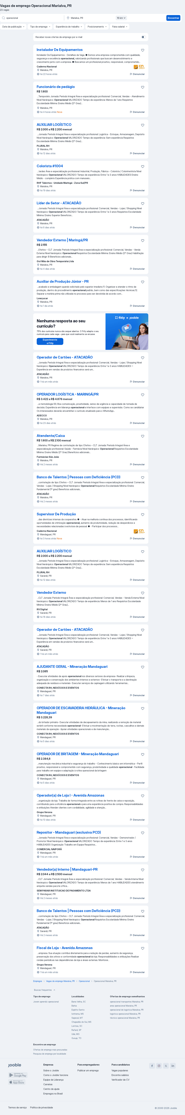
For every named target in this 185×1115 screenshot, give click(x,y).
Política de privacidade (41, 1107)
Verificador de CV (120, 1079)
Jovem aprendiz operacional (46, 1001)
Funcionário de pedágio (56, 87)
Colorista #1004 (50, 166)
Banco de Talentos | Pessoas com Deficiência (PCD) (78, 477)
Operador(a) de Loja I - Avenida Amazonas (70, 795)
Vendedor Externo (51, 592)
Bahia (74, 1005)
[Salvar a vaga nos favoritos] (143, 50)
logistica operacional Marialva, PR (125, 1014)
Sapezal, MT (77, 1018)
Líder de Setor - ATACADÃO (59, 203)
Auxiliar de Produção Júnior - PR (63, 281)
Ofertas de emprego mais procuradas (50, 1049)
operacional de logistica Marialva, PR (127, 1010)
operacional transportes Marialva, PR (126, 1001)
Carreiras (47, 1084)
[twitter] (166, 1066)
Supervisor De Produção (56, 514)
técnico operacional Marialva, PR (125, 1018)
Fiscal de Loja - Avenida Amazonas (65, 948)
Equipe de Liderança (53, 1079)
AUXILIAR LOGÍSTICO (54, 125)
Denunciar (139, 74)
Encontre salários (120, 1075)
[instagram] (159, 1066)
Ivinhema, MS (78, 1014)
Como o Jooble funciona (55, 1075)
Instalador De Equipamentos (60, 50)
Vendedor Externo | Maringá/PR (62, 240)
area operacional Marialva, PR (123, 1005)
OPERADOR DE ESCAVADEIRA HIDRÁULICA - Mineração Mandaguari (81, 710)
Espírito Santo (78, 1010)
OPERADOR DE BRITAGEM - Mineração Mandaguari (78, 754)
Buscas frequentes (43, 990)
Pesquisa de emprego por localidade (49, 1054)
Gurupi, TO (76, 1038)
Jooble (173, 1108)
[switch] (143, 37)
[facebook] (152, 1066)
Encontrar (173, 17)
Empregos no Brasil (53, 1093)
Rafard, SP (76, 1030)
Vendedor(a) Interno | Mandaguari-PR (67, 869)
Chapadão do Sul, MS (81, 1022)
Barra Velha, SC (79, 1001)
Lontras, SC (77, 1026)
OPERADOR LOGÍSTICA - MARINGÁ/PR (68, 394)
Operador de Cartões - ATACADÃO (65, 357)
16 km (120, 17)
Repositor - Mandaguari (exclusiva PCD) (69, 832)
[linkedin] (173, 1066)
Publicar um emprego (88, 1070)
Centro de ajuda (51, 1089)
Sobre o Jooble (51, 1070)
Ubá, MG (75, 1034)
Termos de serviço (17, 1107)
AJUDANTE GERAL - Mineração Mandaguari (72, 666)
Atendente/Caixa (51, 436)
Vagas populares (120, 1070)
